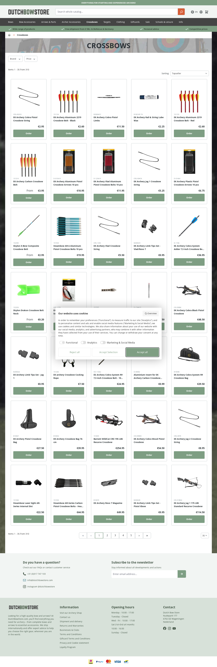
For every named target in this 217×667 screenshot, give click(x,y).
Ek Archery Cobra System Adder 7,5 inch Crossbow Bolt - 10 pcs (189, 247)
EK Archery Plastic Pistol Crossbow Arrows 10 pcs (186, 183)
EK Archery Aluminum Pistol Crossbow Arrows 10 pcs (67, 183)
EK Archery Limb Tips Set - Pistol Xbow (147, 505)
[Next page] (139, 535)
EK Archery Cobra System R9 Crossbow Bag (188, 376)
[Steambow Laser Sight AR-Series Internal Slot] (28, 482)
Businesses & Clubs (69, 630)
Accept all (142, 352)
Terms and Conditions (71, 634)
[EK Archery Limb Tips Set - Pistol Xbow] (149, 482)
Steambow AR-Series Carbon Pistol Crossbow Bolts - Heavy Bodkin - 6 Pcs (68, 505)
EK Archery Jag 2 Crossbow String (187, 440)
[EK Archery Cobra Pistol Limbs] (109, 97)
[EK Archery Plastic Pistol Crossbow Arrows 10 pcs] (189, 161)
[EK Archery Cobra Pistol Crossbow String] (28, 97)
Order (29, 133)
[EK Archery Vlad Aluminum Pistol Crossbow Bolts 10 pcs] (109, 161)
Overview (152, 313)
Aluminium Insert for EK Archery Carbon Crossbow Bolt (147, 376)
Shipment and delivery (71, 621)
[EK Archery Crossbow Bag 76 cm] (68, 418)
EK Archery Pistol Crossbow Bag (27, 440)
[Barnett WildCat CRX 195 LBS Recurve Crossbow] (109, 418)
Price (29, 58)
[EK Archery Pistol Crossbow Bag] (28, 418)
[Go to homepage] (28, 12)
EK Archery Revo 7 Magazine (108, 503)
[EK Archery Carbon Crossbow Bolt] (28, 161)
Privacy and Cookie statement (74, 642)
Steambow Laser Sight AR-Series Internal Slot (26, 505)
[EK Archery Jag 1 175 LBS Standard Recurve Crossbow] (189, 482)
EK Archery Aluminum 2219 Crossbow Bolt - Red (188, 119)
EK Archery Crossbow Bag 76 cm (67, 440)
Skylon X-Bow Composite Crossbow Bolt (26, 247)
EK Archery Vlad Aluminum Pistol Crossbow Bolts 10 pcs (108, 183)
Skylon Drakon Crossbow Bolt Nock (28, 312)
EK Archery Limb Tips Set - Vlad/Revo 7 (147, 247)
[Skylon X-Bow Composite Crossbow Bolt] (28, 225)
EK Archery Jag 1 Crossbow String (147, 183)
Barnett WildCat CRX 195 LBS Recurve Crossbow (108, 440)
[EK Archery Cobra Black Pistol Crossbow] (189, 290)
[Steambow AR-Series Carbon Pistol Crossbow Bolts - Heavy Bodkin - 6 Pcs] (68, 482)
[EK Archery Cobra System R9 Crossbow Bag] (189, 354)
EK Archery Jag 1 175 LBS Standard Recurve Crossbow (188, 505)
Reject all (75, 352)
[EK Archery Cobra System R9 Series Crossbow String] (68, 290)
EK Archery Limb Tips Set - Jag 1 (28, 376)
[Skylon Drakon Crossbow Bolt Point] (109, 290)
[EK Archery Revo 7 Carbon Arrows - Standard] (149, 290)
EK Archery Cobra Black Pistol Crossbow (189, 312)
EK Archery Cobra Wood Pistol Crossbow (149, 440)
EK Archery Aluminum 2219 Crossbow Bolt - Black (67, 119)
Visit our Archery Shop (71, 612)
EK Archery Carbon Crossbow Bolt (28, 183)
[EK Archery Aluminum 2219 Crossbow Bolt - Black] (68, 97)
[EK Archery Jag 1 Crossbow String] (149, 161)
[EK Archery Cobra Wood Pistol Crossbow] (149, 418)
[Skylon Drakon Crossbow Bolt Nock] (28, 290)
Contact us (65, 617)
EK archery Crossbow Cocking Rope (68, 376)
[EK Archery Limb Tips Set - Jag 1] (28, 354)
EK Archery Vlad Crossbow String (107, 247)
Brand (13, 58)
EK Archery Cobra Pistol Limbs (106, 119)
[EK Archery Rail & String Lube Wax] (149, 97)
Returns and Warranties (72, 625)
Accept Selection (108, 352)
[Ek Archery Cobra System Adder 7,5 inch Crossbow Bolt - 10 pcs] (189, 225)
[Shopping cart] (206, 12)
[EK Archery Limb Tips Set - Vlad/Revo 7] (149, 225)
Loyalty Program (68, 647)
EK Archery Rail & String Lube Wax (149, 119)
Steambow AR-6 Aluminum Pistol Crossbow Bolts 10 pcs (68, 247)
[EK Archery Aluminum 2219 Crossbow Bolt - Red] (189, 97)
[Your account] (201, 12)
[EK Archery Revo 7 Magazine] (109, 482)
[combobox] (116, 11)
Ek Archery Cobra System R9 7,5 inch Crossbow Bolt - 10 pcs (108, 376)
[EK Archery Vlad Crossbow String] (109, 225)
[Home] (9, 34)
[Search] (181, 11)
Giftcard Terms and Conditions (75, 638)
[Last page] (147, 535)
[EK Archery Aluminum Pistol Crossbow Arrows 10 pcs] (68, 161)
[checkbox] (68, 342)
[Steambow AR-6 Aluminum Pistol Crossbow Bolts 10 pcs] (68, 225)
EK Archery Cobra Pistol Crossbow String (25, 119)
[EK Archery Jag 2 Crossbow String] (189, 418)
